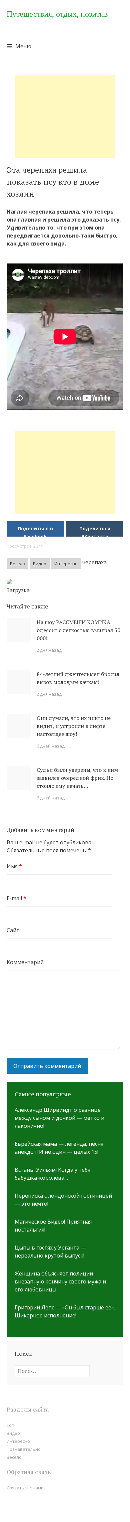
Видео (39, 564)
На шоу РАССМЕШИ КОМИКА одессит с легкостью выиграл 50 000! (78, 630)
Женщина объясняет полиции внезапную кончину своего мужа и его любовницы (60, 1281)
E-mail (16, 898)
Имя (14, 866)
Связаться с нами (25, 1488)
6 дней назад (51, 746)
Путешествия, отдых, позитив (57, 14)
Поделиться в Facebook (35, 532)
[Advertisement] (65, 116)
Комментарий (25, 962)
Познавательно (24, 1449)
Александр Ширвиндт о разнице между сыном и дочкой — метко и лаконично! (59, 1117)
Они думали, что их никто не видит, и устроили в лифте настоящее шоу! (74, 726)
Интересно (66, 564)
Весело (17, 564)
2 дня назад (49, 650)
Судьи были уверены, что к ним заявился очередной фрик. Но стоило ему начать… (77, 777)
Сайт (13, 930)
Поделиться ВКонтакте (94, 532)
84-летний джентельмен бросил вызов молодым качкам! (78, 678)
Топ (10, 1425)
